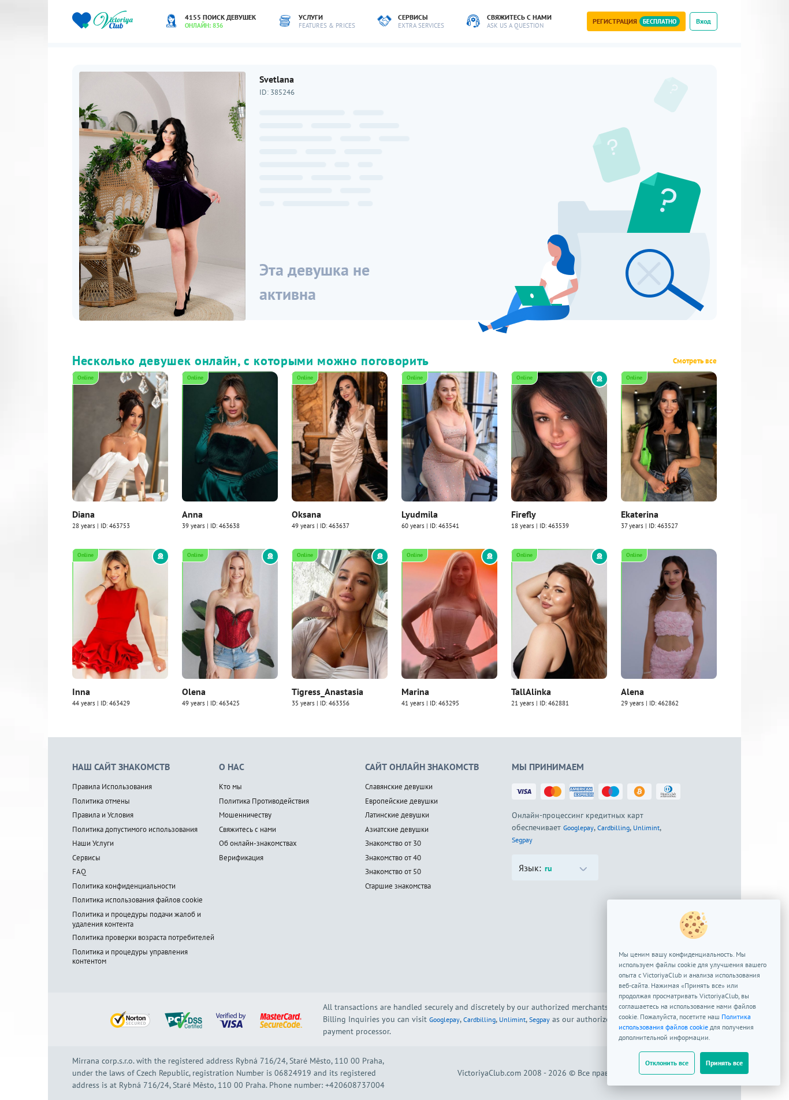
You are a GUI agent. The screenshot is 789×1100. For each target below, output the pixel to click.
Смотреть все (695, 361)
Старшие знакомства (398, 886)
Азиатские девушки (397, 829)
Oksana (306, 514)
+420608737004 (355, 1085)
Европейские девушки (401, 801)
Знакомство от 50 (393, 871)
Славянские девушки (399, 786)
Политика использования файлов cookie (137, 900)
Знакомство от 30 (393, 843)
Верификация (241, 858)
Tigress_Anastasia (327, 691)
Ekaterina (639, 514)
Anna (192, 514)
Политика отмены (101, 801)
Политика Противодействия (264, 801)
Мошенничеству (245, 815)
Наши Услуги (93, 843)
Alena (632, 691)
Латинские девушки (397, 815)
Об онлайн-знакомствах (258, 843)
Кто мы (230, 786)
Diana (83, 514)
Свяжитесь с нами (247, 829)
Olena (194, 691)
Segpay (522, 839)
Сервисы (86, 858)
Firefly (523, 514)
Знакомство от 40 (393, 858)
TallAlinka (531, 691)
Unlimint (646, 827)
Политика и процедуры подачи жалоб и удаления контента (136, 919)
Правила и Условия (102, 815)
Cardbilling (613, 827)
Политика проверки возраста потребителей (143, 937)
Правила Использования (112, 786)
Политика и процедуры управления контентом (130, 957)
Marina (415, 691)
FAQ (79, 871)
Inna (81, 691)
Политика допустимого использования (135, 829)
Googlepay (578, 827)
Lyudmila (419, 514)
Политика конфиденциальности (124, 886)
